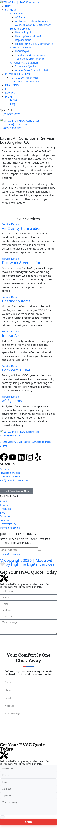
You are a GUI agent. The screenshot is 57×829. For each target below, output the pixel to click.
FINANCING (12, 85)
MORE (9, 96)
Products (5, 509)
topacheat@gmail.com (13, 124)
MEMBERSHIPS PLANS (18, 74)
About (3, 501)
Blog (2, 512)
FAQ (12, 104)
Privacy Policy (8, 524)
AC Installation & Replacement (33, 25)
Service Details (10, 224)
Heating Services (20, 28)
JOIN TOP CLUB (14, 89)
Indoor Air (10, 335)
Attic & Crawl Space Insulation (33, 70)
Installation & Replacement (31, 55)
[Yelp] (38, 457)
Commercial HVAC (21, 47)
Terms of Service (10, 527)
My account (7, 516)
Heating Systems (16, 301)
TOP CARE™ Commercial (24, 81)
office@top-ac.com (11, 554)
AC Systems (12, 400)
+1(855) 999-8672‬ (10, 114)
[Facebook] (4, 457)
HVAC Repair (22, 51)
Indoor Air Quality (26, 66)
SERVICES (10, 9)
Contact (4, 505)
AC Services (17, 13)
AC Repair (21, 17)
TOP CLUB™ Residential (24, 77)
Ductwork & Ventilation (21, 262)
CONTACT (10, 93)
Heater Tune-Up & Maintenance (34, 43)
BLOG (13, 100)
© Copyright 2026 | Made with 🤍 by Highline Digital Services (27, 562)
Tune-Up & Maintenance (29, 59)
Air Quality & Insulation (24, 62)
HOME (9, 6)
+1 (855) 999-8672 (10, 128)
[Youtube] (12, 457)
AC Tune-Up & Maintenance (31, 21)
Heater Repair (23, 32)
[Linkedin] (21, 457)
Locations (6, 520)
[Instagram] (30, 457)
